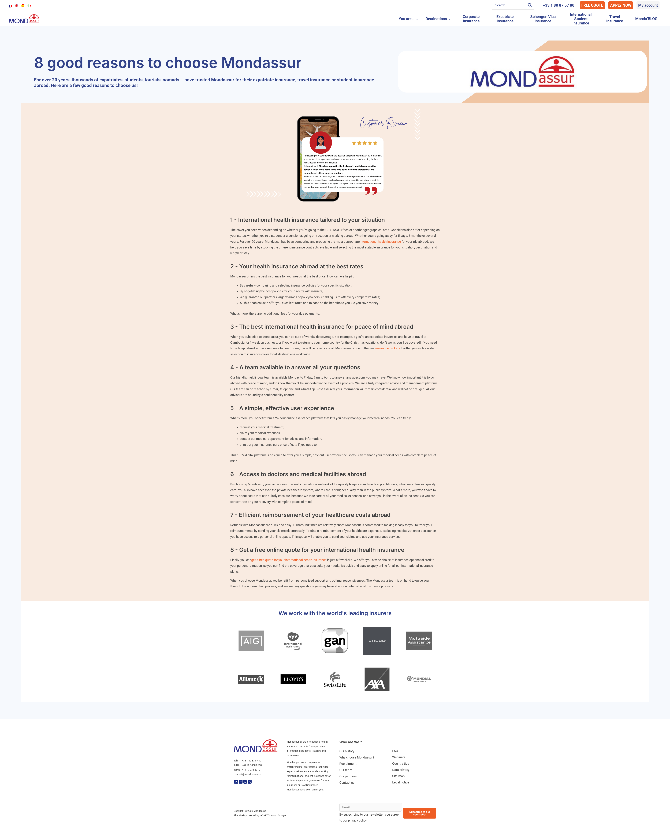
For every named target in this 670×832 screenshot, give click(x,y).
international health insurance (380, 241)
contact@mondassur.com (248, 774)
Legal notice (400, 782)
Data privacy (401, 770)
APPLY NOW (620, 5)
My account (648, 5)
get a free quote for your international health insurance (288, 560)
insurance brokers (387, 348)
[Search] (530, 5)
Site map (398, 776)
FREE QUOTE (592, 5)
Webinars (398, 757)
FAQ (395, 751)
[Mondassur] (24, 18)
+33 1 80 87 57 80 (558, 5)
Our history (346, 751)
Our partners (348, 776)
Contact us (346, 782)
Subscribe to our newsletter (419, 813)
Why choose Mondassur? (356, 757)
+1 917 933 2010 (251, 769)
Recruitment (347, 763)
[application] (416, 19)
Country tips (400, 763)
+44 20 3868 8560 (252, 765)
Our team (345, 770)
